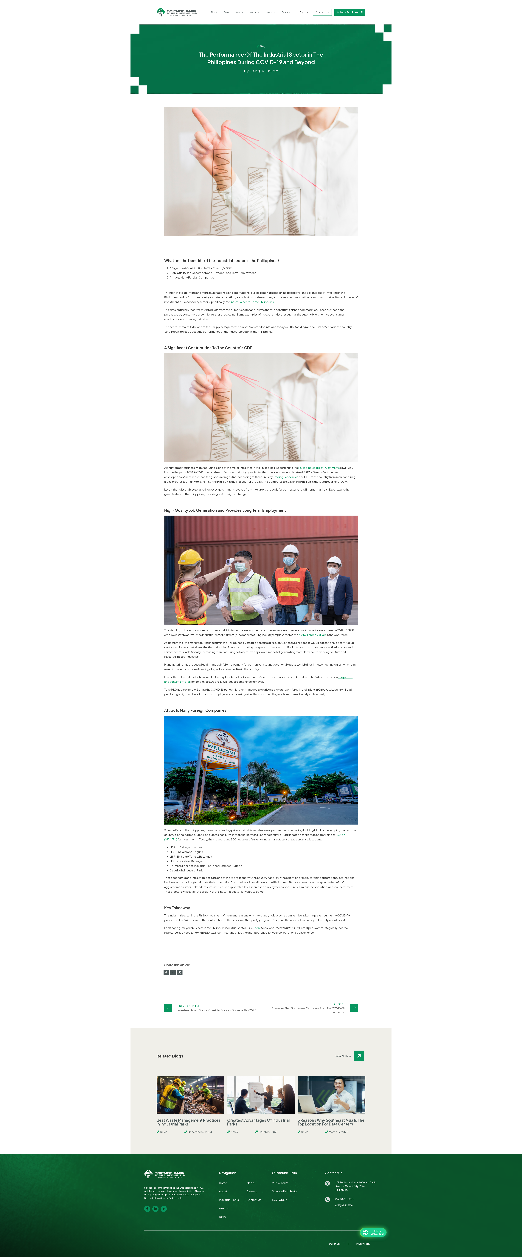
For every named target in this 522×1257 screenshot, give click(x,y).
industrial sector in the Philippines (252, 302)
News (269, 12)
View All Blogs (343, 1056)
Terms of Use (334, 1243)
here (258, 928)
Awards (239, 12)
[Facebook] (166, 972)
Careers (286, 12)
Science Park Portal (348, 12)
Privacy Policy (363, 1243)
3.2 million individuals (312, 634)
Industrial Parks (229, 1199)
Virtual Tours (280, 1183)
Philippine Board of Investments (319, 467)
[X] (180, 972)
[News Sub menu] (274, 12)
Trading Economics (285, 477)
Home (223, 1183)
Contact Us (322, 12)
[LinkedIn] (173, 972)
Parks (226, 12)
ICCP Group (279, 1199)
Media (253, 12)
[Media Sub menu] (258, 12)
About (214, 12)
